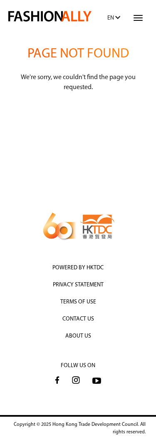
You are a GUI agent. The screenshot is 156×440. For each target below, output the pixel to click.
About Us (78, 336)
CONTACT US (78, 319)
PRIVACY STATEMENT (78, 285)
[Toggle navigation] (138, 18)
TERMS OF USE (78, 302)
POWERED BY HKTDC (78, 268)
